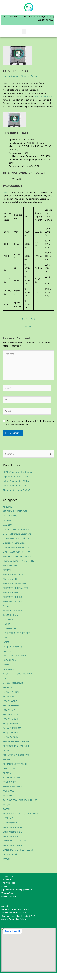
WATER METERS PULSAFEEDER (18, 850)
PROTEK (7, 750)
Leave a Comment (11, 76)
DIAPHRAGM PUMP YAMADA (16, 552)
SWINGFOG (8, 791)
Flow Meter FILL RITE (13, 574)
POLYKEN (7, 687)
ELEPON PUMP (10, 565)
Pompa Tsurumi (10, 732)
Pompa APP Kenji (11, 692)
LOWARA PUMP (10, 660)
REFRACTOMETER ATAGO (15, 764)
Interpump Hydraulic (12, 647)
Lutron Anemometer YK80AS (16, 481)
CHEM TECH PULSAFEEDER (16, 529)
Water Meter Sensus (12, 845)
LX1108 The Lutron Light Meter (17, 472)
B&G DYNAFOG (10, 516)
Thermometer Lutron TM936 (16, 490)
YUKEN (6, 859)
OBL (5, 678)
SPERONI (7, 773)
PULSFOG (7, 759)
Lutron (6, 665)
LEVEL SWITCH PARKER (14, 655)
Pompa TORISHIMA (12, 728)
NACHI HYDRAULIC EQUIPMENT (18, 674)
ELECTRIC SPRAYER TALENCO (17, 556)
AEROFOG (7, 507)
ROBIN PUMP (9, 768)
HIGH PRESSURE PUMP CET (16, 633)
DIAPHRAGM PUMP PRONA (16, 547)
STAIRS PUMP (9, 782)
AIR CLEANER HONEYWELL (16, 511)
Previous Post (28, 319)
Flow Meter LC (10, 579)
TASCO (6, 804)
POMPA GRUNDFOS (12, 705)
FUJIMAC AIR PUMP (12, 610)
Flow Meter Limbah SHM (14, 583)
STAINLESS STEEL (11, 777)
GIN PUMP (8, 619)
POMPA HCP (9, 710)
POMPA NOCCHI (10, 719)
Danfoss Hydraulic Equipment (17, 534)
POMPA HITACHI (11, 714)
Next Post (28, 326)
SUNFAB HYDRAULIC (13, 786)
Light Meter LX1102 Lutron (15, 476)
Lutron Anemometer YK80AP (16, 485)
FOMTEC (7, 192)
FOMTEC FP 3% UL (44, 96)
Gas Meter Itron (10, 615)
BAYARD (7, 520)
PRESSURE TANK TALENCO (16, 746)
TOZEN (6, 809)
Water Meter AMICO (12, 827)
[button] (24, 31)
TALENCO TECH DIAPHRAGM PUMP (20, 800)
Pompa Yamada (10, 737)
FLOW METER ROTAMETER (15, 588)
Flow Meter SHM (11, 592)
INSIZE (6, 642)
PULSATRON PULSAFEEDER (16, 755)
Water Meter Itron (11, 836)
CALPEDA (7, 525)
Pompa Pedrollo (10, 723)
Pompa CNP (8, 696)
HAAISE (6, 624)
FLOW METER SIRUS (13, 597)
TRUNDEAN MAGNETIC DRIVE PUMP (20, 814)
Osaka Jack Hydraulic (13, 683)
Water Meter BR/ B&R (13, 832)
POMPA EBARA (10, 701)
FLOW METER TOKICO (13, 601)
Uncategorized (10, 823)
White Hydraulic (10, 854)
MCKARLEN (8, 669)
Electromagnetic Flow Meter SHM (18, 561)
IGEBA (6, 637)
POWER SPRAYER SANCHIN (16, 741)
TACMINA (7, 796)
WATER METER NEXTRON (15, 841)
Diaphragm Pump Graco (14, 543)
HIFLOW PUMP (10, 629)
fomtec (25, 76)
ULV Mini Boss (9, 818)
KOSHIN (7, 651)
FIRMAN (7, 570)
